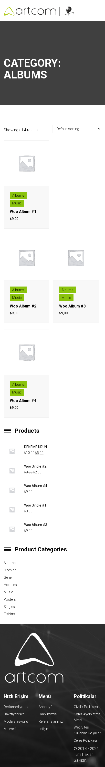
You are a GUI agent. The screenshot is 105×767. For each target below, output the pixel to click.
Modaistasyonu (16, 721)
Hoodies (10, 585)
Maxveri (10, 729)
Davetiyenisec (14, 714)
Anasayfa (46, 707)
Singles (9, 607)
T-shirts (9, 614)
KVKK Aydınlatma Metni (87, 717)
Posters (10, 599)
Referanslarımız (51, 721)
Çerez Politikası (85, 740)
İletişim (44, 729)
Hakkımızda (48, 714)
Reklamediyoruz (16, 707)
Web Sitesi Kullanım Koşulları (87, 730)
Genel (8, 577)
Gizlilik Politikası (86, 707)
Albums (18, 195)
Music (17, 203)
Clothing (10, 570)
